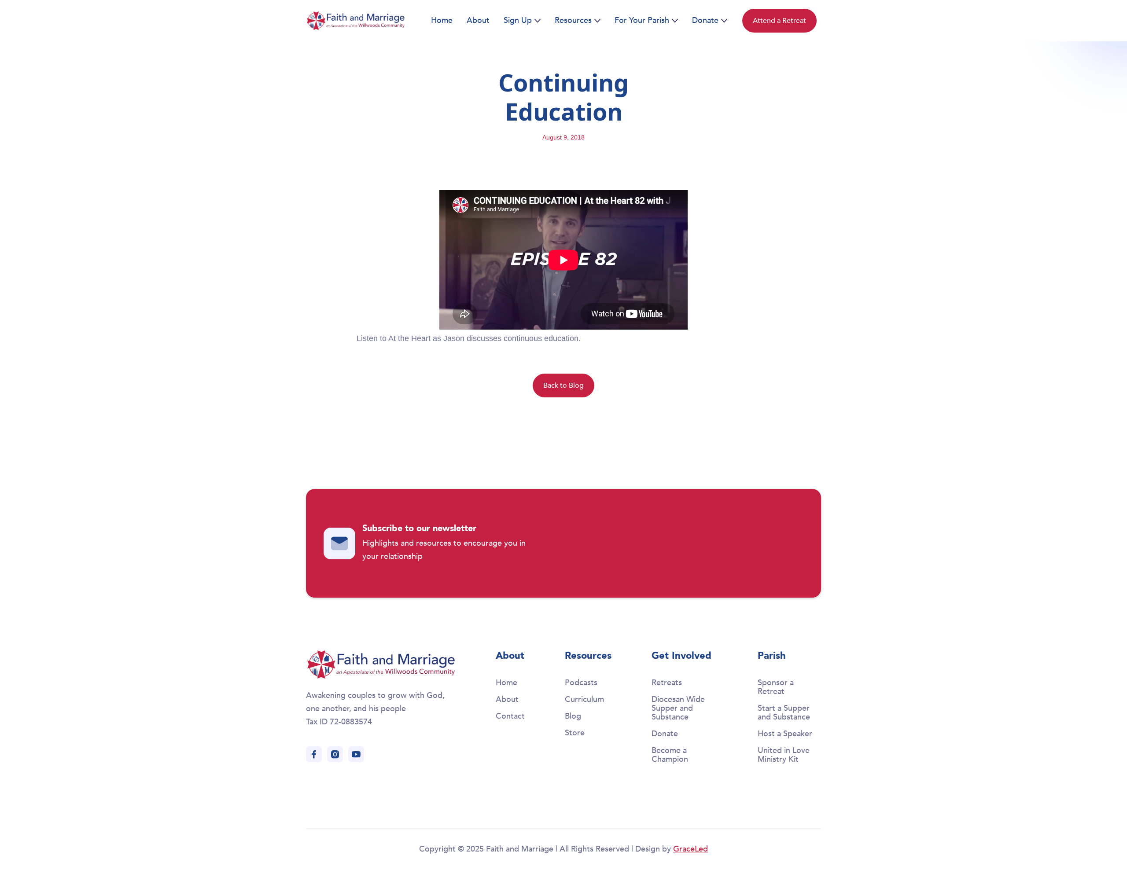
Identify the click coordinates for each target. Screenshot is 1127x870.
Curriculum (584, 699)
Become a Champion (670, 755)
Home (442, 20)
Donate (665, 733)
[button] (522, 20)
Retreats (667, 682)
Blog (573, 716)
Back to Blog (563, 385)
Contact (510, 716)
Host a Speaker (785, 733)
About (478, 20)
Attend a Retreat (779, 21)
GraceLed (690, 849)
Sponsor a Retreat (776, 687)
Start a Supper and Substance (784, 713)
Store (575, 732)
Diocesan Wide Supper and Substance (678, 708)
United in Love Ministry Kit (784, 755)
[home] (355, 20)
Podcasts (581, 682)
